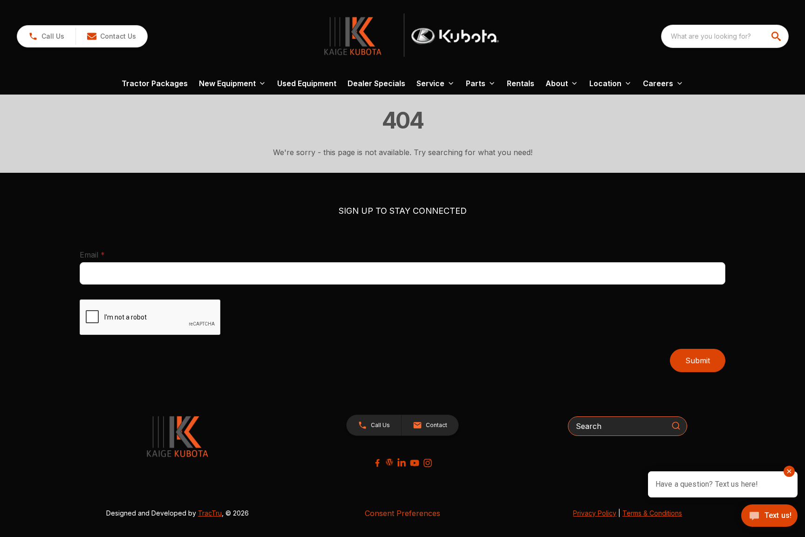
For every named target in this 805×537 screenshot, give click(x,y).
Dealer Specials (376, 83)
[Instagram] (427, 463)
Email (107, 254)
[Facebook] (377, 463)
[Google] (389, 462)
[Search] (676, 425)
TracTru (210, 513)
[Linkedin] (401, 463)
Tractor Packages (155, 83)
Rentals (520, 83)
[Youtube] (414, 463)
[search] (777, 36)
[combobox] (725, 36)
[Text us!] (769, 516)
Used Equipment (306, 83)
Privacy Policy (594, 513)
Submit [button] (697, 360)
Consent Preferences (402, 513)
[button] (46, 36)
